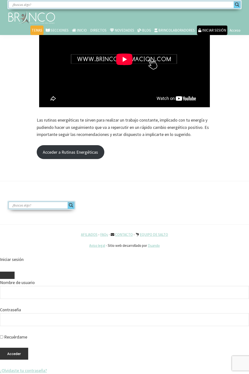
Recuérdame (15, 337)
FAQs (104, 234)
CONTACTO (124, 234)
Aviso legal (97, 245)
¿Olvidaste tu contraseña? (23, 370)
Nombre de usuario (17, 282)
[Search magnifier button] (237, 4)
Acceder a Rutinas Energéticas (70, 152)
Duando (154, 245)
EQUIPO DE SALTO (154, 234)
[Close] (7, 275)
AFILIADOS (89, 234)
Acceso (235, 30)
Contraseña (10, 309)
